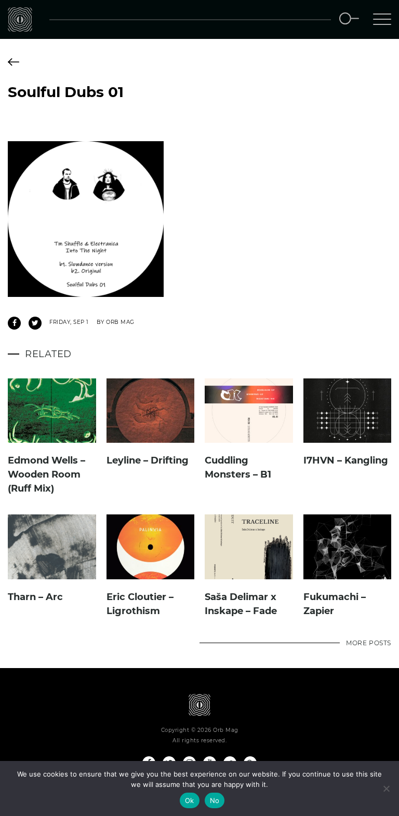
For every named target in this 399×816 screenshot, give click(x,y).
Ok (189, 800)
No (215, 800)
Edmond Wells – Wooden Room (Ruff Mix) (46, 474)
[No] (386, 788)
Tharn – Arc (35, 597)
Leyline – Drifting (148, 460)
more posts (368, 643)
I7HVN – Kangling (345, 460)
